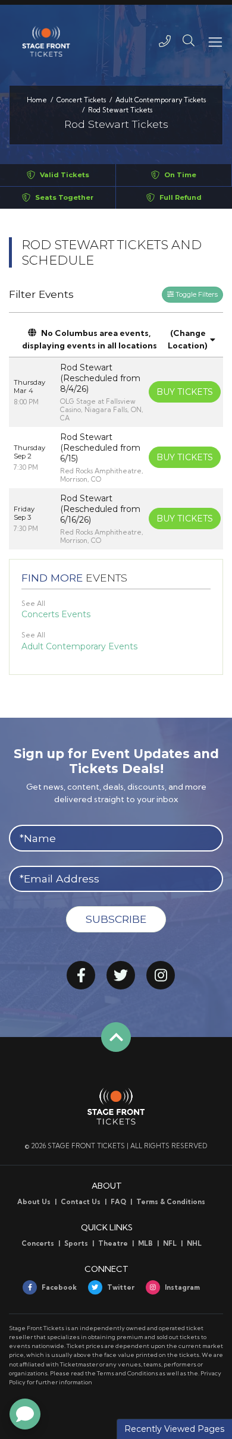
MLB (145, 1243)
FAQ (118, 1202)
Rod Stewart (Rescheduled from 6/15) (100, 448)
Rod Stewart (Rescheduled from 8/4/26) (100, 378)
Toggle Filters (196, 294)
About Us (34, 1202)
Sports (76, 1243)
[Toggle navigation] (214, 41)
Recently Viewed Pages (174, 1429)
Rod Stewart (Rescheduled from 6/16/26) (100, 509)
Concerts (37, 1243)
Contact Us (81, 1202)
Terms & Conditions (170, 1202)
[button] (188, 41)
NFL (170, 1243)
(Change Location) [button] (188, 339)
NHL (194, 1243)
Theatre (113, 1243)
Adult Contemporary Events (79, 646)
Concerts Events (55, 614)
